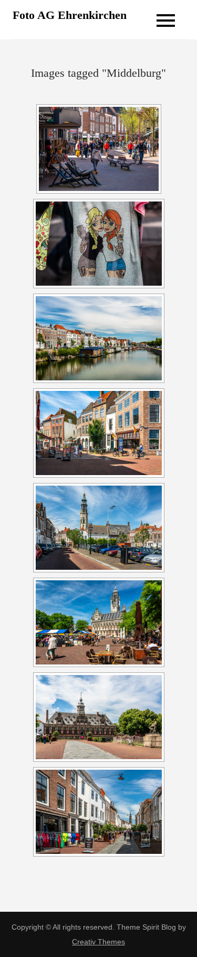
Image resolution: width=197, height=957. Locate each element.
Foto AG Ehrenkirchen (70, 15)
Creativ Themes (98, 942)
